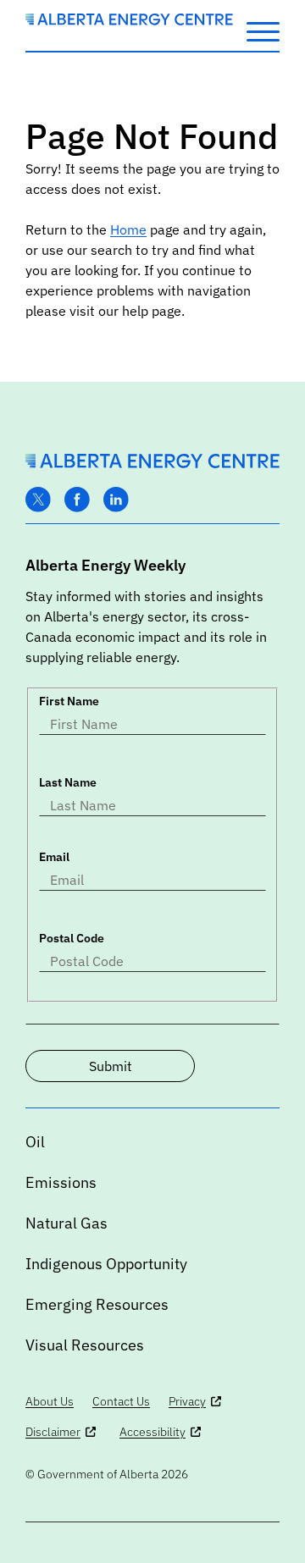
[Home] (129, 20)
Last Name (68, 782)
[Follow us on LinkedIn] (116, 500)
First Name (69, 701)
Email (54, 857)
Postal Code (71, 938)
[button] (263, 30)
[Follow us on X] (38, 500)
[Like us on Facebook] (77, 500)
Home (128, 229)
